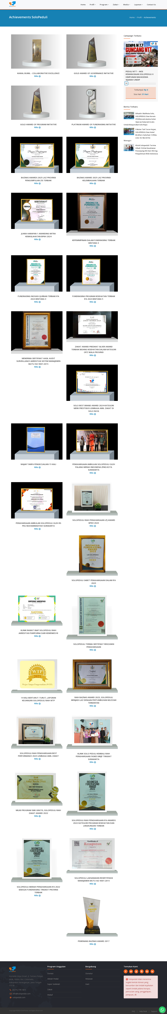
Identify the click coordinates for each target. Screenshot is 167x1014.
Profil (92, 4)
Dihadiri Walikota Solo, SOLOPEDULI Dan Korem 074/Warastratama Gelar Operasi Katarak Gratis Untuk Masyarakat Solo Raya (140, 119)
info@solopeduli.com (22, 993)
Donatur (89, 973)
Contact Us (151, 4)
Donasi (50, 973)
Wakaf (50, 995)
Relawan (89, 979)
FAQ (133, 1011)
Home (83, 4)
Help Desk (143, 1011)
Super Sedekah (53, 984)
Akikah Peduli (52, 979)
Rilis (36, 76)
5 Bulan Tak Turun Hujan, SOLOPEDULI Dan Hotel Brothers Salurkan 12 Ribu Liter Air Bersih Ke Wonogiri (140, 135)
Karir (87, 984)
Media (126, 4)
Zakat (115, 4)
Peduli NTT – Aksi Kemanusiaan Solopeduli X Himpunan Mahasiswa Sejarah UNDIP (139, 75)
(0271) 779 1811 (19, 990)
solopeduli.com (19, 997)
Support (154, 1011)
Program (103, 4)
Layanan (137, 4)
